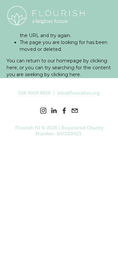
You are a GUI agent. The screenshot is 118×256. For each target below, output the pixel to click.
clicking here (65, 74)
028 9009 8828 (34, 93)
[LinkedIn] (53, 110)
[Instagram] (43, 110)
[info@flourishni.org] (74, 110)
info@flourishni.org (78, 93)
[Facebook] (64, 110)
